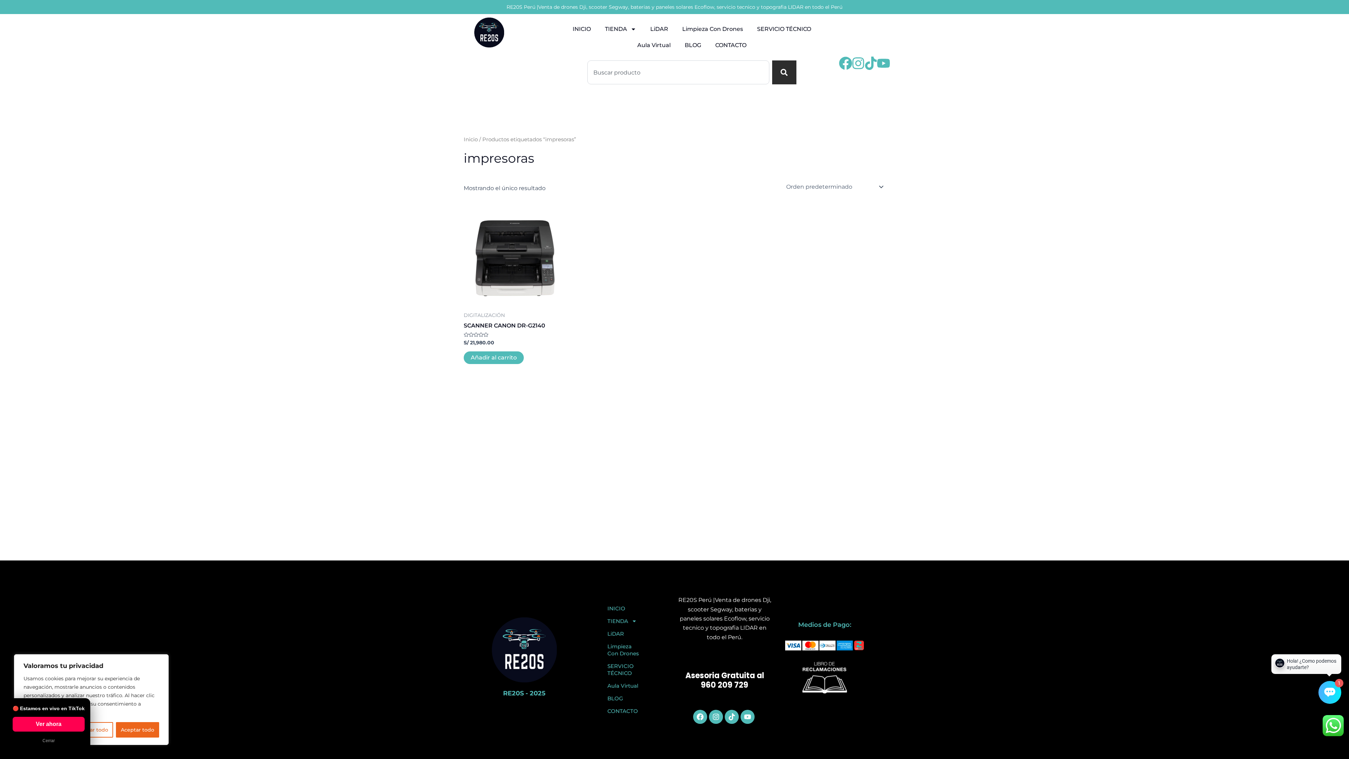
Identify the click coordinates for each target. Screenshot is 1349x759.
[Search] (784, 72)
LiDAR (659, 29)
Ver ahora (48, 724)
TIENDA (616, 29)
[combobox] (678, 72)
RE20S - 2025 (524, 693)
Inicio (471, 139)
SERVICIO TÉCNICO (784, 29)
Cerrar (49, 740)
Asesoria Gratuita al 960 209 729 (724, 680)
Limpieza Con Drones (712, 29)
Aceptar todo (137, 730)
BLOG (693, 45)
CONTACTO (731, 45)
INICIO (582, 29)
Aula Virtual (654, 45)
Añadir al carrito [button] (494, 357)
